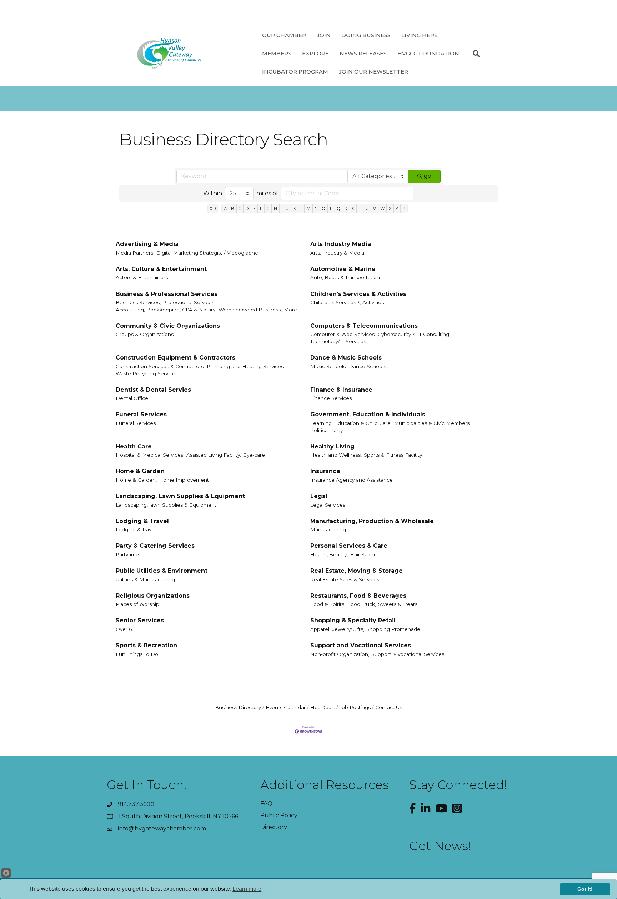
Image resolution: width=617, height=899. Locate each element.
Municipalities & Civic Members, (432, 423)
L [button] (301, 208)
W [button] (382, 208)
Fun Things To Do (137, 654)
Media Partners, (135, 253)
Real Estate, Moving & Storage (356, 570)
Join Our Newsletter (373, 71)
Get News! (440, 845)
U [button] (367, 208)
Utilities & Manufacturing (145, 579)
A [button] (225, 208)
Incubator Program (295, 71)
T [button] (359, 208)
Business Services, (138, 302)
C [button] (240, 208)
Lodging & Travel (142, 521)
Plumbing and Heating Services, (246, 366)
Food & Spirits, (327, 604)
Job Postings (355, 707)
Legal (318, 496)
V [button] (374, 208)
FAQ (266, 803)
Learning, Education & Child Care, (351, 423)
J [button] (288, 208)
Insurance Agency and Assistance (351, 480)
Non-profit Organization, (339, 654)
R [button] (346, 208)
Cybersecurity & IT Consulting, (414, 334)
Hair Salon (362, 554)
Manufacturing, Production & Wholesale (372, 521)
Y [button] (397, 208)
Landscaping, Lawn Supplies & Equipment (180, 496)
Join (324, 35)
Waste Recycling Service (145, 373)
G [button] (268, 208)
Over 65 (125, 629)
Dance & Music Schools (346, 357)
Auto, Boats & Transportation (345, 277)
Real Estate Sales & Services (344, 579)
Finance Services (331, 398)
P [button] (331, 208)
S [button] (353, 208)
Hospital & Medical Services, (150, 455)
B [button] (232, 208)
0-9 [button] (213, 208)
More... (292, 309)
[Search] (473, 53)
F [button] (261, 208)
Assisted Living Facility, (213, 455)
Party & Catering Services (155, 545)
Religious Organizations (153, 595)
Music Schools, (328, 366)
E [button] (254, 208)
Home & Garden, (136, 480)
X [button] (390, 208)
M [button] (308, 208)
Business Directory (238, 707)
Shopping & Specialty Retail (353, 620)
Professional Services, (189, 302)
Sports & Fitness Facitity (393, 455)
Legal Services (327, 505)
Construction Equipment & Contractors (175, 357)
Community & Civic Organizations (168, 325)
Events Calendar (286, 707)
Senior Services (140, 620)
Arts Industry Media (340, 244)
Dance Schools (367, 366)
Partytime (127, 554)
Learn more (246, 889)
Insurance (325, 471)
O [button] (323, 208)
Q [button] (338, 208)
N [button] (316, 208)
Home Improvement (184, 480)
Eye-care (254, 455)
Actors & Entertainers (142, 277)
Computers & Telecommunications (364, 325)
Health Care (134, 446)
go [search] (427, 175)
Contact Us (388, 707)
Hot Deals (322, 707)
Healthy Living (332, 446)
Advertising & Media (147, 244)
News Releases (363, 53)
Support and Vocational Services (360, 645)
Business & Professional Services (166, 294)
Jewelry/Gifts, (348, 629)
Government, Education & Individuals (367, 414)
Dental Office (132, 398)
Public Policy (278, 815)
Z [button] (403, 208)
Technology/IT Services (338, 341)
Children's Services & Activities (358, 294)
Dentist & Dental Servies (153, 389)
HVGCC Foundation (428, 53)
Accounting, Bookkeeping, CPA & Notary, (166, 309)
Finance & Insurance (341, 389)
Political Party (326, 430)
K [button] (294, 208)
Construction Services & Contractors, (160, 366)
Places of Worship (137, 604)
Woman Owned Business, (250, 309)
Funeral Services (141, 414)
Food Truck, (361, 604)
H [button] (275, 208)
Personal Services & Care (348, 545)
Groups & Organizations (145, 334)
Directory (273, 827)
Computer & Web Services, (343, 334)
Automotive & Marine (343, 269)
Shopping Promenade (393, 629)
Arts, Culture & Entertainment (161, 269)
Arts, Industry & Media (337, 253)
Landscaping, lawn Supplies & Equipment (166, 505)
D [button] (247, 208)
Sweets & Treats (397, 604)
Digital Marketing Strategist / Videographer (208, 253)
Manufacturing (328, 529)
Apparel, (320, 629)
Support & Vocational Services (407, 654)
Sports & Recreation (146, 645)
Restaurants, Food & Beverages (358, 595)
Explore (315, 53)
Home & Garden (140, 471)
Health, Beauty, (329, 554)
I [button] (281, 208)
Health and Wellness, (336, 455)
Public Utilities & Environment (161, 570)
